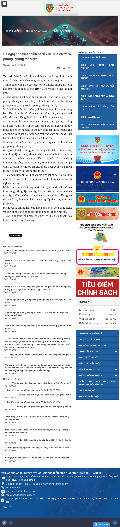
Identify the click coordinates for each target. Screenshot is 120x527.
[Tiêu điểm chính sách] (97, 287)
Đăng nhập (7, 507)
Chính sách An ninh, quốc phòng (97, 77)
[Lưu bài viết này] (69, 67)
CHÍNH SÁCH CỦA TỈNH (89, 52)
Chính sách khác (90, 116)
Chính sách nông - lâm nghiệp (97, 66)
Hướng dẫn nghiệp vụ (91, 375)
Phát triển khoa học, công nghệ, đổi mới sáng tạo (97, 383)
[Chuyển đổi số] (97, 271)
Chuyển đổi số (87, 390)
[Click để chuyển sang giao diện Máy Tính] (11, 522)
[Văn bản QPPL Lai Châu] (97, 199)
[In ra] (64, 67)
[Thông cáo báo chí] (97, 254)
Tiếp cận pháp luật (89, 363)
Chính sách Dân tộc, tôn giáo (97, 108)
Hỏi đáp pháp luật (89, 396)
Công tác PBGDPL (89, 351)
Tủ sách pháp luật (89, 369)
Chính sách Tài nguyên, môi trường (97, 87)
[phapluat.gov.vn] (97, 178)
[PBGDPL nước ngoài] (97, 231)
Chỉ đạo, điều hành (89, 339)
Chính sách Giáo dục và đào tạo (97, 97)
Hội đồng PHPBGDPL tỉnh (92, 345)
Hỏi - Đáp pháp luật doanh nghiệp (97, 126)
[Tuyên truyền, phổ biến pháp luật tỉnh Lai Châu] (60, 8)
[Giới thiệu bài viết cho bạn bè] (59, 67)
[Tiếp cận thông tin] (97, 213)
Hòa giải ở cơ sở (88, 357)
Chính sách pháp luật (91, 333)
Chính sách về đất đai (93, 57)
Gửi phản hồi (103, 524)
